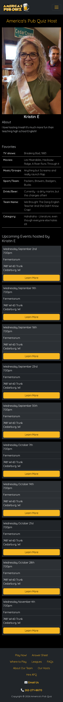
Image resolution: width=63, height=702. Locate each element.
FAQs (50, 661)
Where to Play (18, 661)
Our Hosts (44, 668)
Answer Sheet (40, 655)
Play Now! (21, 655)
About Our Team (23, 668)
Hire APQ (31, 674)
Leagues (37, 661)
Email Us (33, 682)
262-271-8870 (33, 690)
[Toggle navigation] (56, 7)
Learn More (31, 277)
